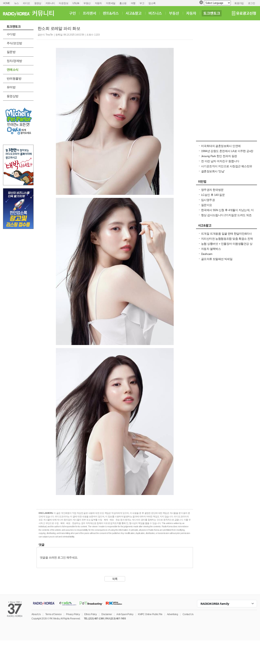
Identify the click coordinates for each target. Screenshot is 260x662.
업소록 (151, 3)
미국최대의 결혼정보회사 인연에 (220, 146)
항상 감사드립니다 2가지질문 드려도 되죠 (226, 215)
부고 (142, 3)
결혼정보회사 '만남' (212, 171)
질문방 (11, 52)
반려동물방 (14, 78)
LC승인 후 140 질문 (213, 194)
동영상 (37, 3)
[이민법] (226, 182)
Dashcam (206, 254)
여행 (133, 3)
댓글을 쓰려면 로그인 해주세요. (59, 557)
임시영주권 (208, 200)
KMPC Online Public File (150, 614)
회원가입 (239, 3)
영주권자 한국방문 (212, 189)
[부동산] (174, 13)
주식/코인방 (14, 43)
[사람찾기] (226, 139)
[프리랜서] (89, 13)
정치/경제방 (14, 61)
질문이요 (206, 205)
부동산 (86, 3)
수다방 (11, 34)
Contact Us (188, 614)
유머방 (11, 87)
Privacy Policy (73, 614)
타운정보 (63, 3)
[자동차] (191, 13)
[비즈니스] (155, 13)
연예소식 (12, 69)
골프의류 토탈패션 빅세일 (216, 259)
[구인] (72, 13)
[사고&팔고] (133, 13)
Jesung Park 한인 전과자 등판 (219, 156)
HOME (6, 3)
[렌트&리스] (110, 13)
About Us (36, 614)
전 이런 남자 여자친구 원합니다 (220, 161)
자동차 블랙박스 (211, 248)
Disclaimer (106, 614)
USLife (76, 3)
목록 (115, 578)
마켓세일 (110, 3)
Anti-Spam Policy (124, 614)
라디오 (26, 3)
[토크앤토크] (211, 13)
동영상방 (12, 96)
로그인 (251, 3)
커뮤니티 (50, 3)
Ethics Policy (90, 614)
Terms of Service (53, 614)
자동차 (98, 3)
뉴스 (16, 3)
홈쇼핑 (122, 3)
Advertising (172, 614)
